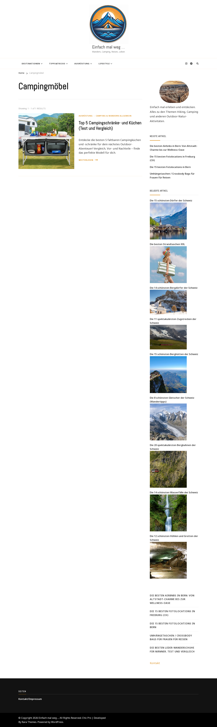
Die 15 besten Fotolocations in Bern (170, 167)
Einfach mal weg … (108, 47)
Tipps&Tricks (57, 63)
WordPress (57, 722)
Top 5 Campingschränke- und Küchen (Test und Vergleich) (110, 125)
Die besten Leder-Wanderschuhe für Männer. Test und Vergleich (172, 649)
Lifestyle (104, 63)
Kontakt (155, 663)
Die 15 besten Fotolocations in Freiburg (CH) (172, 158)
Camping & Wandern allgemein (114, 116)
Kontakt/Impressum (30, 699)
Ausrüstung (81, 63)
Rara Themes (29, 722)
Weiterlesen (86, 160)
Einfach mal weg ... (49, 717)
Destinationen (31, 63)
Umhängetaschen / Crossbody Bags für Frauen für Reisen (172, 175)
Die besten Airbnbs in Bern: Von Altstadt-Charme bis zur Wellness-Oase (173, 147)
